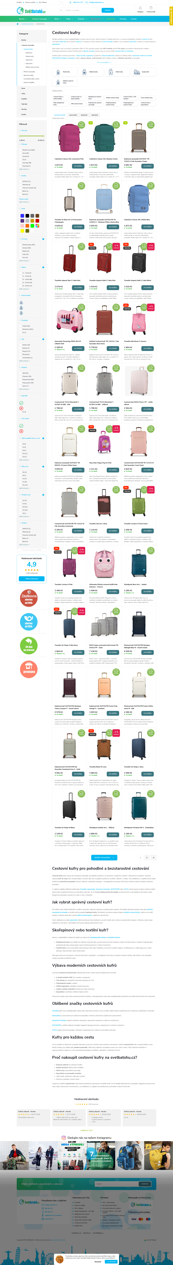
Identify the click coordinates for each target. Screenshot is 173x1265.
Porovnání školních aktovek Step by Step (113, 1216)
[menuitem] (23, 19)
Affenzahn (26, 185)
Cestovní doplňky (29, 82)
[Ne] (21, 408)
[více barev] (37, 226)
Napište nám (78, 1226)
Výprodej (24, 104)
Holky (25, 254)
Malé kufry (29, 53)
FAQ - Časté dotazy (108, 1202)
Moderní (26, 345)
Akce (25, 153)
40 (24, 444)
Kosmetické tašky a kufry (31, 79)
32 (24, 482)
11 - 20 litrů (26, 273)
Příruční (25, 354)
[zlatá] (32, 221)
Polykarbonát (27, 380)
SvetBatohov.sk (76, 1233)
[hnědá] (37, 216)
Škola (23, 88)
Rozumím (112, 1262)
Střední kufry (30, 56)
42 (24, 447)
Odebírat (144, 1184)
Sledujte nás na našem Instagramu (89, 1138)
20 (24, 510)
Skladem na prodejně (28, 150)
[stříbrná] (27, 221)
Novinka (25, 156)
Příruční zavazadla (29, 72)
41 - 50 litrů (27, 283)
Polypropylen (27, 383)
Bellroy (25, 191)
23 (24, 504)
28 (24, 475)
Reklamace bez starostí (82, 1214)
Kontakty (19, 2)
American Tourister (29, 188)
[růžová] (22, 226)
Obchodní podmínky (81, 1217)
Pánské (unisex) (28, 245)
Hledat (108, 10)
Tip (24, 160)
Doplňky (24, 99)
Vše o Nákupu (43, 2)
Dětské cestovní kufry (32, 67)
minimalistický (27, 358)
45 (24, 450)
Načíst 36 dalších (103, 858)
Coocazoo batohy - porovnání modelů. (111, 1212)
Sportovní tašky (29, 75)
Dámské (26, 248)
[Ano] (21, 403)
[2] (21, 303)
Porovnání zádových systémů (111, 1208)
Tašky (23, 94)
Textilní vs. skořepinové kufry (111, 1220)
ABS (25, 373)
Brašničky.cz (87, 1233)
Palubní (26, 351)
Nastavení (98, 1262)
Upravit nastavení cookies (58, 1240)
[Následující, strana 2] (147, 857)
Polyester (26, 376)
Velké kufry (29, 60)
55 (24, 454)
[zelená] (32, 226)
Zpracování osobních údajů (83, 1220)
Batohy (23, 40)
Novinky (24, 109)
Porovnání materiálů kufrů (110, 1223)
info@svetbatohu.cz (51, 1205)
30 (24, 507)
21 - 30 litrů (26, 276)
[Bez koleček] (21, 313)
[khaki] (27, 231)
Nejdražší (84, 115)
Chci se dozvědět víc (103, 62)
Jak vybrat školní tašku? (109, 1205)
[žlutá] (22, 231)
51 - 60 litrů (27, 286)
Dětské (25, 251)
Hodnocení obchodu (86, 1099)
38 (24, 472)
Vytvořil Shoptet (151, 1240)
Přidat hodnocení (31, 579)
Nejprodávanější (59, 115)
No (24, 332)
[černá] (27, 216)
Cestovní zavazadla (28, 45)
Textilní (26, 326)
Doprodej (26, 166)
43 (24, 479)
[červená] (37, 221)
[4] (21, 308)
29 (24, 500)
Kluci (24, 257)
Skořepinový (27, 329)
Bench (25, 194)
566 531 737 (49, 1208)
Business (25, 348)
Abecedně (94, 115)
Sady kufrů (29, 63)
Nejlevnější (73, 115)
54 (24, 457)
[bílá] (32, 231)
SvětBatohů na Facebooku (53, 1215)
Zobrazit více (86, 1130)
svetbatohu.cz (49, 1219)
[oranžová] (27, 226)
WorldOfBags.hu (98, 1233)
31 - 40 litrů (27, 279)
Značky (23, 114)
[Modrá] (22, 216)
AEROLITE (26, 181)
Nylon (25, 386)
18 (24, 513)
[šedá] (32, 216)
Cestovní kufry (28, 49)
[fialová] (22, 221)
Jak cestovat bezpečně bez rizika (112, 1226)
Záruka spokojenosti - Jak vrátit (84, 1211)
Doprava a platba (30, 2)
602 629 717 (49, 1212)
